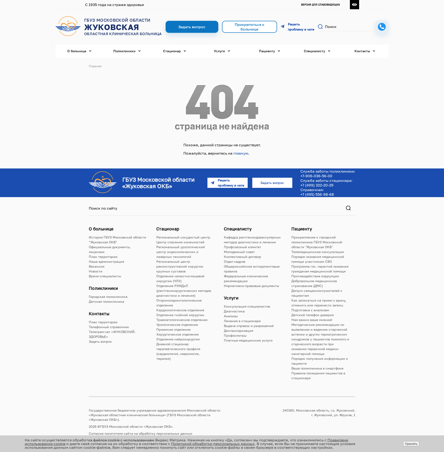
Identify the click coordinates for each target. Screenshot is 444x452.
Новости (95, 271)
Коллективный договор (242, 257)
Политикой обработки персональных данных (213, 443)
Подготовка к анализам (310, 310)
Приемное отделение (173, 329)
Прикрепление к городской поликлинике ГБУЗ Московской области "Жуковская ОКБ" (316, 242)
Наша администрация (106, 261)
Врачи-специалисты (105, 276)
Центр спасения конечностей (180, 242)
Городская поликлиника (108, 297)
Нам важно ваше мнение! (311, 320)
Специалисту (314, 51)
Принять (411, 444)
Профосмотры (235, 335)
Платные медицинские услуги (248, 340)
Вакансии (97, 266)
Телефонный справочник (109, 327)
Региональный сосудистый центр (183, 237)
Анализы (231, 316)
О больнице (76, 51)
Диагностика (234, 311)
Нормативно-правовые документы (251, 286)
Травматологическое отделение (181, 320)
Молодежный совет (239, 252)
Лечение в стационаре (242, 321)
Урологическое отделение (177, 325)
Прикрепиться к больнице (249, 26)
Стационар (172, 51)
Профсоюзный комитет (242, 247)
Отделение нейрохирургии (178, 339)
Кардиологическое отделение (180, 310)
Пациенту (267, 51)
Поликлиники (124, 51)
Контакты (362, 51)
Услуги (219, 51)
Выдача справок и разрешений (249, 326)
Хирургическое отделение (177, 334)
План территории (103, 257)
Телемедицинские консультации (317, 252)
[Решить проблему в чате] (297, 26)
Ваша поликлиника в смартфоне (317, 368)
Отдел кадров (234, 261)
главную (240, 153)
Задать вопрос (100, 341)
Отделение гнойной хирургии (180, 315)
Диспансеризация (238, 331)
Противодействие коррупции (315, 276)
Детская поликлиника (106, 301)
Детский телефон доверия (312, 315)
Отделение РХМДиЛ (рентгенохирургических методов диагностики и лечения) (183, 290)
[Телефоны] (381, 27)
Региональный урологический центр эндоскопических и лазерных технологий (180, 252)
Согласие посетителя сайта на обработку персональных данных (140, 433)
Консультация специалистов (247, 306)
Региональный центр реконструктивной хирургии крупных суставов (179, 266)
